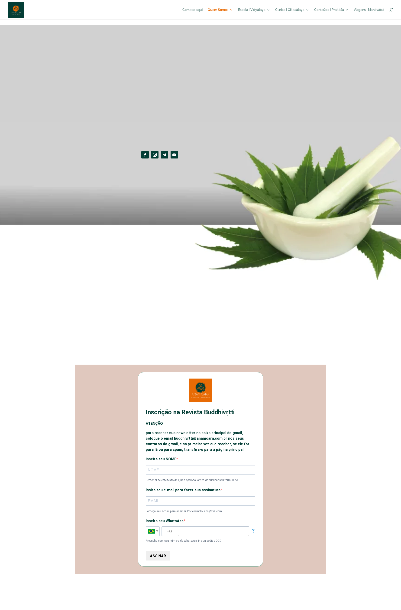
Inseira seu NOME (161, 459)
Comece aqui (192, 10)
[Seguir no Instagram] (154, 154)
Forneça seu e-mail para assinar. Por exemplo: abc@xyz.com (184, 511)
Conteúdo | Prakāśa (329, 10)
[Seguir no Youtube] (174, 154)
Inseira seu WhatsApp (165, 521)
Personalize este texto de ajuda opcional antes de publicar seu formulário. (192, 480)
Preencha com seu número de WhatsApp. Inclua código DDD (183, 540)
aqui (202, 348)
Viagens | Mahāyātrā (369, 10)
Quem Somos (218, 10)
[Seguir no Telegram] (164, 154)
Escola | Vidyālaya (251, 10)
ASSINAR (158, 556)
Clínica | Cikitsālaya (289, 10)
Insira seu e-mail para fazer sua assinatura (183, 490)
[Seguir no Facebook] (145, 154)
